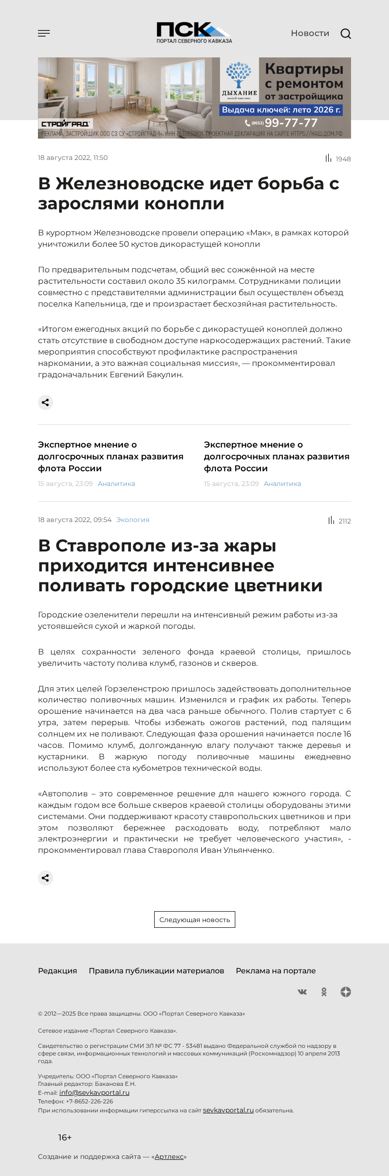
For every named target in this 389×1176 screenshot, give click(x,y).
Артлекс (169, 1156)
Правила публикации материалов (156, 970)
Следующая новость (194, 919)
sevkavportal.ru (228, 1110)
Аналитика (116, 483)
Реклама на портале (276, 970)
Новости (310, 33)
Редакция (57, 970)
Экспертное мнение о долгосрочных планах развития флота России (111, 456)
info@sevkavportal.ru (94, 1092)
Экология (132, 519)
